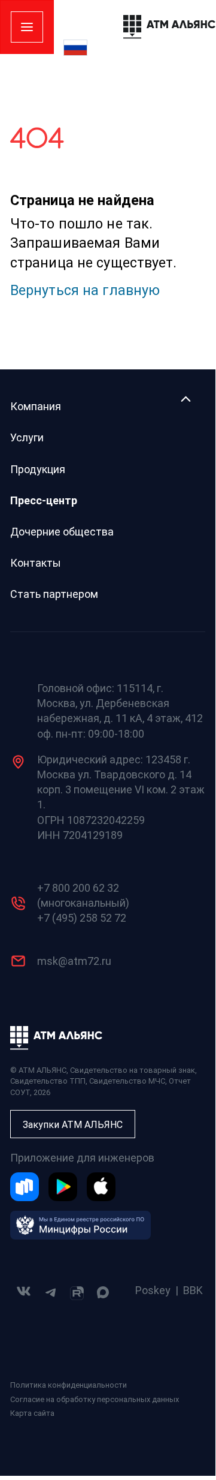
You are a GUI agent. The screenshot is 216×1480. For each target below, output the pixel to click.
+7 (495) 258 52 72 (81, 918)
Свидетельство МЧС (127, 1080)
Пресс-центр (43, 500)
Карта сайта (32, 1413)
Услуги (27, 437)
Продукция (37, 469)
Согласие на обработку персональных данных (94, 1399)
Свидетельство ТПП (48, 1080)
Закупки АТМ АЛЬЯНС (73, 1124)
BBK (193, 1290)
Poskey (153, 1290)
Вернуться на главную (85, 290)
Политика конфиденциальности (68, 1384)
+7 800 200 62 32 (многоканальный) (83, 895)
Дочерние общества (62, 531)
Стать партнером (54, 594)
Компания (35, 406)
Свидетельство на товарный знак (132, 1070)
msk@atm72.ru (74, 961)
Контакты (35, 562)
